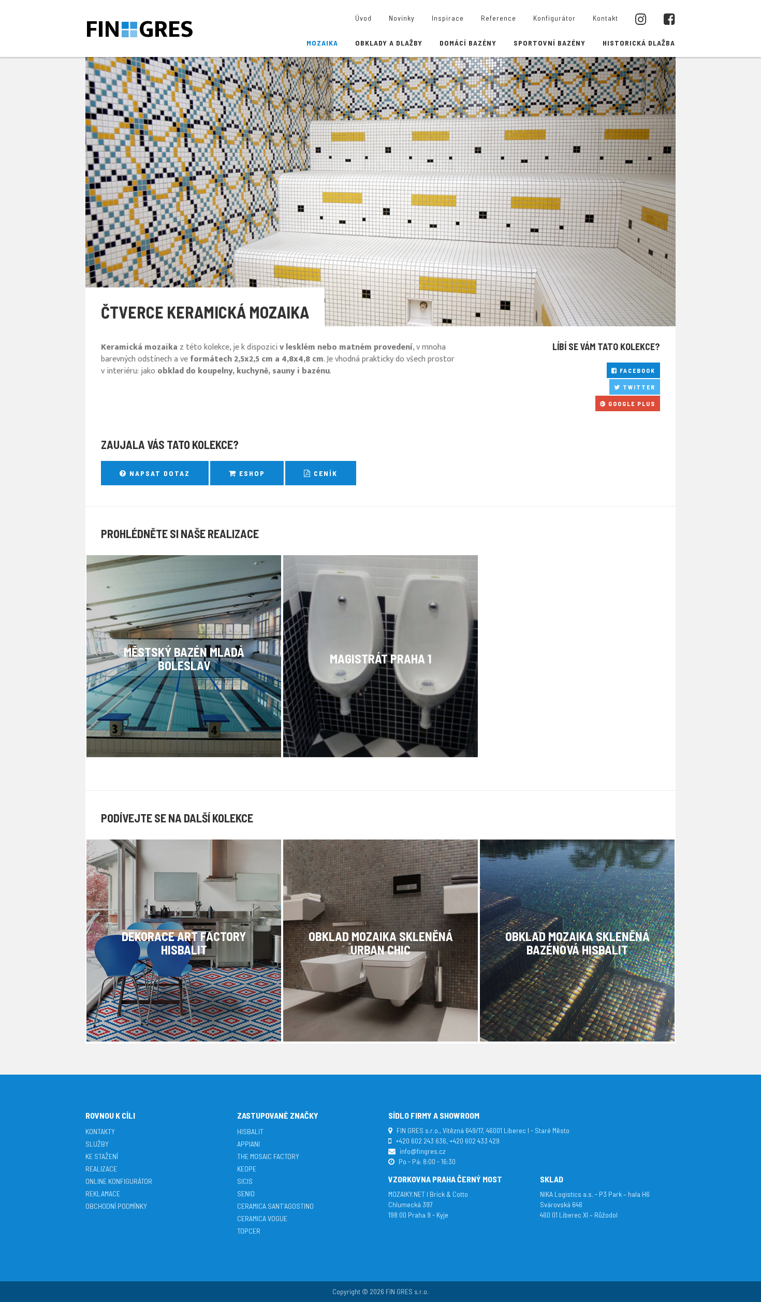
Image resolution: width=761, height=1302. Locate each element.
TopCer (248, 1230)
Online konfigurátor (118, 1181)
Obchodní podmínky (116, 1206)
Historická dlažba (639, 42)
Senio (246, 1193)
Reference (498, 17)
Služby (97, 1143)
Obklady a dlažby (388, 42)
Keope (246, 1168)
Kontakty (100, 1131)
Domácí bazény (468, 42)
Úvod (363, 17)
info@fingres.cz (423, 1151)
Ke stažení (101, 1156)
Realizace (101, 1168)
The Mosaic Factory (268, 1156)
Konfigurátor (554, 17)
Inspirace (448, 17)
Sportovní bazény (550, 42)
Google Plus (630, 403)
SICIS (245, 1181)
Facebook (636, 370)
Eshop (251, 473)
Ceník (324, 473)
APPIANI (248, 1143)
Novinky (402, 17)
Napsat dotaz (158, 473)
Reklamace (102, 1193)
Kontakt (605, 17)
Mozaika (322, 42)
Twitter (638, 386)
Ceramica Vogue (262, 1218)
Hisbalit (250, 1131)
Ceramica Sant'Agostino (275, 1206)
